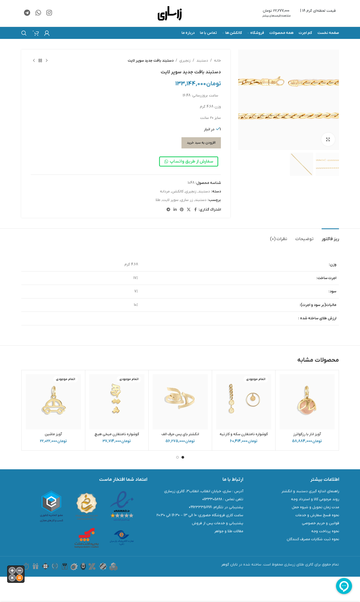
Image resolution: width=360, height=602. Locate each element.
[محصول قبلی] (46, 61)
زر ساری (186, 200)
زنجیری (185, 60)
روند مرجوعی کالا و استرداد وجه (315, 499)
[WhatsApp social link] (38, 13)
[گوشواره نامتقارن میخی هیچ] (116, 401)
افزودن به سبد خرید (201, 142)
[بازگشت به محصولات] (40, 61)
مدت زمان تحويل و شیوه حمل (315, 507)
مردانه (165, 191)
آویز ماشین (53, 434)
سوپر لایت (170, 200)
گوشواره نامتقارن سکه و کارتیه (244, 434)
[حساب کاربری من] (47, 33)
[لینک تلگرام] (27, 13)
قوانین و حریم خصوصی (320, 523)
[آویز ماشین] (53, 401)
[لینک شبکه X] (188, 210)
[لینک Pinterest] (181, 210)
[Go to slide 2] (177, 457)
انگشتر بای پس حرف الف (180, 434)
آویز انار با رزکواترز (307, 434)
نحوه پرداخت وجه (325, 531)
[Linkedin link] (175, 210)
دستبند (202, 60)
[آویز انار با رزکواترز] (307, 401)
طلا (158, 200)
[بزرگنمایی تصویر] (328, 139)
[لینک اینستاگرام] (49, 13)
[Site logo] (170, 13)
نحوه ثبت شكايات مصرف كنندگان (313, 539)
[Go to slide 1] (182, 457)
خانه (217, 60)
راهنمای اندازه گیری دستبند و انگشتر (310, 491)
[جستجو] (24, 33)
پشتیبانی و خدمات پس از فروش (217, 523)
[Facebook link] (195, 210)
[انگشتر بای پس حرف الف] (180, 401)
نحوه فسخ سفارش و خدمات (317, 515)
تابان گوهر (229, 564)
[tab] (330, 236)
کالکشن (177, 191)
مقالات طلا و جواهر (228, 531)
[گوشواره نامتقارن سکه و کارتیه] (243, 401)
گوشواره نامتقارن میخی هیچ (117, 434)
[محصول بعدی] (34, 61)
